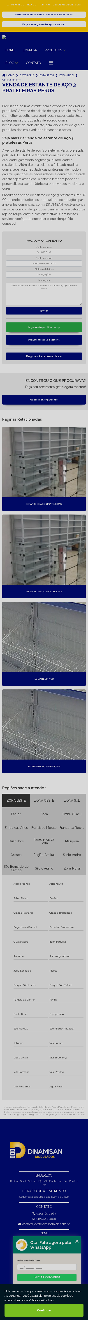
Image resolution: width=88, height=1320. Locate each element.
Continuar (44, 1310)
